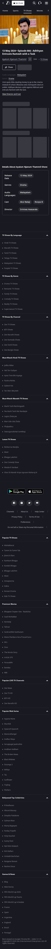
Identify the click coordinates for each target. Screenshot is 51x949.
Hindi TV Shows (10, 249)
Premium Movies (9, 610)
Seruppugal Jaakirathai (13, 750)
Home (5, 10)
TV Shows (28, 10)
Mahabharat (9, 552)
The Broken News (11, 761)
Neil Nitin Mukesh (11, 852)
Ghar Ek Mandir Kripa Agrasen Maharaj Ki (20, 479)
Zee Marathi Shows (11, 341)
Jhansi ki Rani (9, 562)
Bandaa (7, 674)
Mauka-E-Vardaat (11, 474)
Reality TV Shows (10, 310)
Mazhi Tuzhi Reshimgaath (14, 412)
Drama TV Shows (11, 290)
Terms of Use (16, 528)
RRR (5, 679)
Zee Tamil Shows (10, 351)
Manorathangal (10, 740)
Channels (17, 518)
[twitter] (28, 509)
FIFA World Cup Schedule (14, 908)
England (7, 929)
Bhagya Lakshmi (10, 463)
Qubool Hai (8, 392)
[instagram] (21, 509)
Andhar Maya (9, 745)
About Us (31, 518)
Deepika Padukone (11, 822)
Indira (6, 592)
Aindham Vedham (11, 755)
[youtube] (36, 509)
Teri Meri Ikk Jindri (11, 397)
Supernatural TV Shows (13, 315)
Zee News (8, 694)
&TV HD (7, 704)
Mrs (5, 648)
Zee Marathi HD (10, 709)
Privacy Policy (32, 523)
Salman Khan (9, 827)
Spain (6, 918)
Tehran (7, 633)
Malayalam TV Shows (12, 269)
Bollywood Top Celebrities (13, 804)
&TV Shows (8, 336)
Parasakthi (8, 669)
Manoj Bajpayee (10, 832)
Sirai (6, 653)
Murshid (7, 730)
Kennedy (7, 628)
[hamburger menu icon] (46, 3)
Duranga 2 (8, 771)
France (7, 913)
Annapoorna (9, 587)
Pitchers (7, 796)
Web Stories (9, 893)
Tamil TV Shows (10, 259)
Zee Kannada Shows (12, 346)
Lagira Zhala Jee (10, 423)
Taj (5, 781)
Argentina (8, 924)
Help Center (16, 523)
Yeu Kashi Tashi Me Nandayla (15, 417)
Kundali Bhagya (10, 572)
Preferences (33, 528)
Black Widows (9, 766)
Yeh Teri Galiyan (10, 377)
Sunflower (8, 786)
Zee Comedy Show (11, 468)
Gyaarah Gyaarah (11, 735)
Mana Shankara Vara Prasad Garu (17, 643)
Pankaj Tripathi (10, 837)
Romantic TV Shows (12, 295)
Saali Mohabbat (10, 623)
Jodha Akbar (9, 371)
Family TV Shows (10, 300)
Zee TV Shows (9, 331)
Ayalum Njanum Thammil (14, 58)
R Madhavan (9, 812)
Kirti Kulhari (8, 857)
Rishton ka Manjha (11, 453)
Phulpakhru (8, 433)
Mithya (7, 776)
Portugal (7, 939)
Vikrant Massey (10, 817)
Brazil (6, 934)
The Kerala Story (10, 658)
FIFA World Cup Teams (13, 903)
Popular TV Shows (9, 544)
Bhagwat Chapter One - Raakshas (17, 618)
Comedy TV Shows (11, 305)
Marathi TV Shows (11, 254)
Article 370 (8, 664)
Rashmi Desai (9, 873)
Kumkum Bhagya (11, 567)
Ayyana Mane (9, 725)
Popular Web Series (10, 717)
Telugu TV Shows (10, 264)
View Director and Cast (11, 97)
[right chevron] (6, 121)
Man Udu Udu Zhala (12, 428)
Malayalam (21, 78)
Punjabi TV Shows (11, 274)
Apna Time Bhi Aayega (13, 382)
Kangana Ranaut (10, 867)
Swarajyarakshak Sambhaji (15, 438)
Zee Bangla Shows (11, 356)
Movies (40, 10)
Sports (15, 10)
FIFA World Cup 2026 (12, 898)
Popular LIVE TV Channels (13, 687)
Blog (6, 888)
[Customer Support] (40, 3)
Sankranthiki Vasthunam (13, 638)
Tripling (7, 791)
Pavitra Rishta (9, 387)
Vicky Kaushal (9, 842)
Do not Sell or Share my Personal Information (24, 533)
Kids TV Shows (9, 602)
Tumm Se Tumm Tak (12, 557)
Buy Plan (19, 3)
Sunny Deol (8, 847)
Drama (11, 82)
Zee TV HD (8, 699)
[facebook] (13, 509)
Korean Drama (10, 597)
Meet (6, 458)
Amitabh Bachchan (11, 862)
